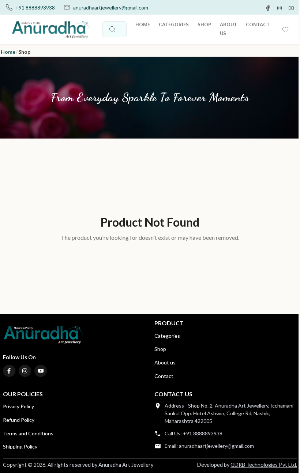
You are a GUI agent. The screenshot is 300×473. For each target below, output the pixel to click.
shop (204, 24)
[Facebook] (9, 371)
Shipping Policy (20, 446)
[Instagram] (25, 371)
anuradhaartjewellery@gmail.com (110, 7)
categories (174, 24)
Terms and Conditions (28, 433)
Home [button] (8, 52)
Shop (160, 349)
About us (165, 362)
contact (258, 24)
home (142, 24)
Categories (167, 336)
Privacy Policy (18, 406)
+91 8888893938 (35, 7)
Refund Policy (18, 420)
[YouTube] (40, 371)
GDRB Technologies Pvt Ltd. (263, 465)
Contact (163, 376)
